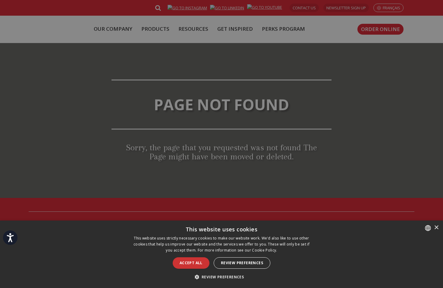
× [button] (436, 227)
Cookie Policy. (264, 250)
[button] (221, 277)
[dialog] (221, 254)
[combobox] (428, 228)
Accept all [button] (191, 262)
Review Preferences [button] (242, 262)
